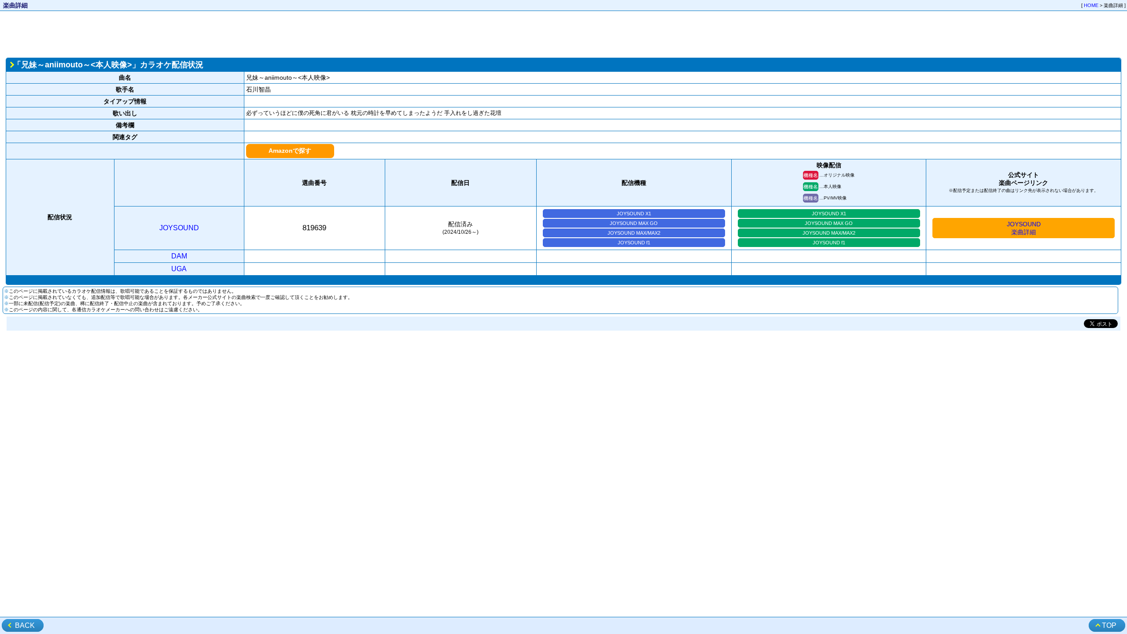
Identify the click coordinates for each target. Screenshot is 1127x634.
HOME (1091, 5)
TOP (1109, 625)
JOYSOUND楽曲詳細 (1024, 228)
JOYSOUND (179, 228)
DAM (179, 256)
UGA (179, 269)
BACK (25, 625)
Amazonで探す (290, 150)
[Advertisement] (563, 33)
